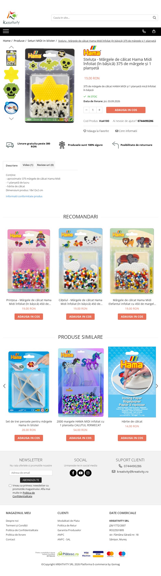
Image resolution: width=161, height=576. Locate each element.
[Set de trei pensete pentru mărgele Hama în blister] (29, 382)
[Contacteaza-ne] (144, 31)
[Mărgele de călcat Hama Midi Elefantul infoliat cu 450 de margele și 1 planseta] (132, 261)
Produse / (20, 41)
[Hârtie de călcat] (132, 382)
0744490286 (132, 466)
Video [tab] (28, 165)
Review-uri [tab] (45, 165)
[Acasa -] (22, 18)
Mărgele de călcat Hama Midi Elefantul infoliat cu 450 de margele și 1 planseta (132, 302)
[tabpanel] (50, 85)
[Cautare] (154, 18)
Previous (11, 48)
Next (11, 118)
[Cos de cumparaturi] (154, 31)
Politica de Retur (67, 525)
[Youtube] (80, 473)
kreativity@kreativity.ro (132, 471)
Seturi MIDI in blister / (43, 41)
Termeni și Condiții (16, 525)
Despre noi (12, 520)
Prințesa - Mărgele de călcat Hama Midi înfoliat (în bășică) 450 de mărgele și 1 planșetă (28, 302)
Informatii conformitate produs (24, 196)
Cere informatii (127, 131)
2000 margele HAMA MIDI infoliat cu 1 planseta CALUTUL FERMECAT (80, 423)
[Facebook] (73, 473)
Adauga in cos (126, 110)
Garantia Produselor (69, 530)
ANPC (61, 534)
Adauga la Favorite (97, 131)
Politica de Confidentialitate (24, 494)
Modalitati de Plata (69, 520)
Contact (10, 539)
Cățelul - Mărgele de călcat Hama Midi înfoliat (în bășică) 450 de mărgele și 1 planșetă (80, 302)
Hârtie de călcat (132, 421)
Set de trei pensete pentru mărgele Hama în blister (29, 423)
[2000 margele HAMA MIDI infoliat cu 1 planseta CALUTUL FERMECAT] (80, 382)
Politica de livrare (16, 534)
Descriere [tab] (11, 165)
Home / (8, 41)
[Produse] (6, 32)
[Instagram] (88, 473)
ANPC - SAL (64, 539)
